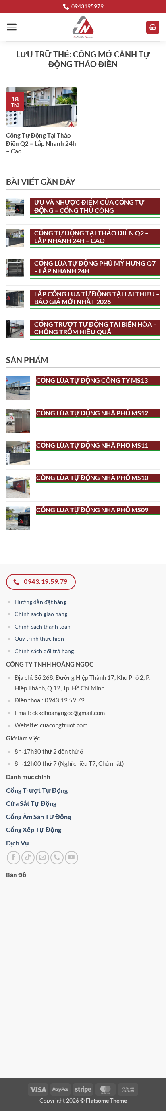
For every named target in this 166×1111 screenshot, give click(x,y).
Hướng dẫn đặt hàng (40, 601)
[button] (12, 27)
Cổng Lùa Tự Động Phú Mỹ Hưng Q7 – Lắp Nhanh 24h (95, 267)
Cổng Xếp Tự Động (33, 829)
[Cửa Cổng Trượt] (83, 27)
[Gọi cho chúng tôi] (57, 857)
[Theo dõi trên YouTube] (71, 857)
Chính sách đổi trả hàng (44, 651)
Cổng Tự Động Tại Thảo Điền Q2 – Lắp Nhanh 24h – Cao (41, 143)
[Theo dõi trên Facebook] (13, 857)
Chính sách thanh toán (43, 626)
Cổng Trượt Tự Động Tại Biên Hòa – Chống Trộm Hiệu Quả (95, 327)
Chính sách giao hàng (41, 613)
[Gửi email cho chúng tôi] (42, 857)
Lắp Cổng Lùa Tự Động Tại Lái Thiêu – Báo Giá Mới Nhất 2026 (97, 297)
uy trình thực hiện (41, 638)
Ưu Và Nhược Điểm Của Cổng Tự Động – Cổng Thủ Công (89, 206)
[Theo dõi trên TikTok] (28, 857)
